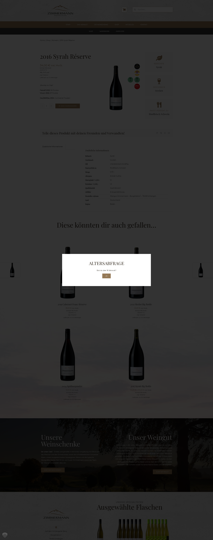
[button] (5, 535)
